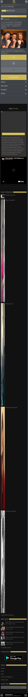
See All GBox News (6, 647)
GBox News (4, 86)
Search (3, 82)
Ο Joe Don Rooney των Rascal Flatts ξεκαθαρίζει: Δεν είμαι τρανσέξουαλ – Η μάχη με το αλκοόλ (11, 25)
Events (3, 93)
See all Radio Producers (7, 615)
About (2, 671)
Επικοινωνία (4, 679)
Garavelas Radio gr (9, 694)
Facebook (4, 90)
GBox (2, 674)
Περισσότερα (6, 19)
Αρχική (3, 668)
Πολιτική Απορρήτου (6, 677)
